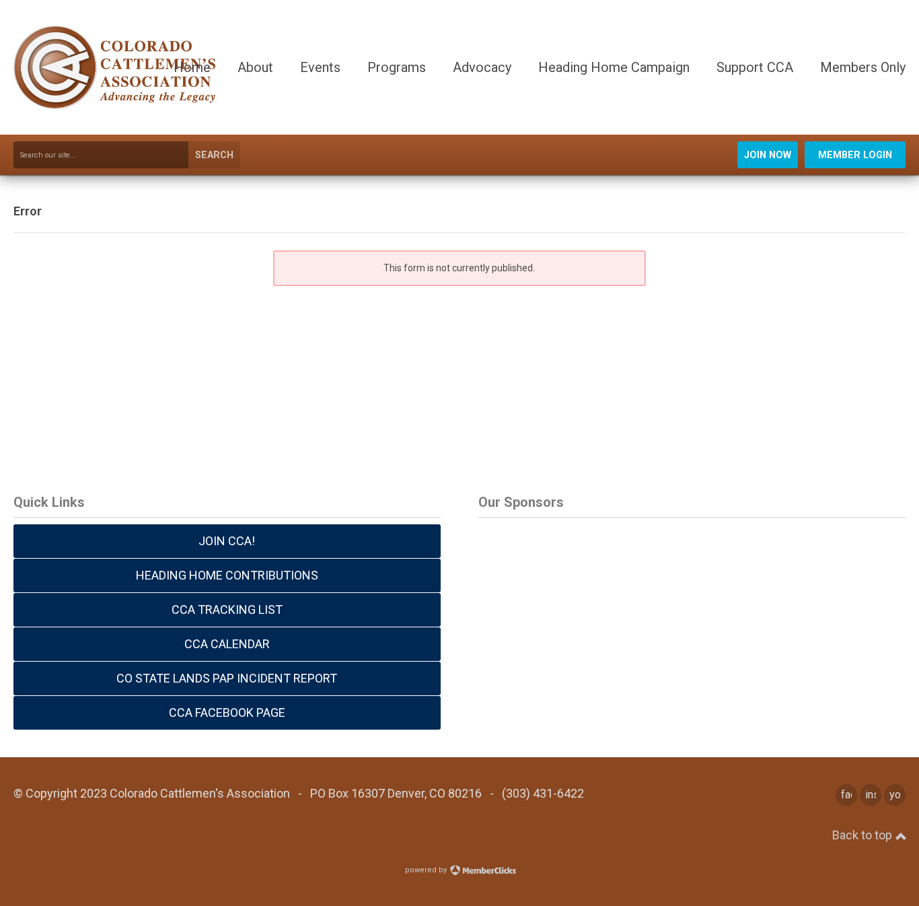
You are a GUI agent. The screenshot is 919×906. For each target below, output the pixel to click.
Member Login (855, 155)
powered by (427, 870)
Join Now (767, 155)
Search (214, 155)
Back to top (863, 835)
